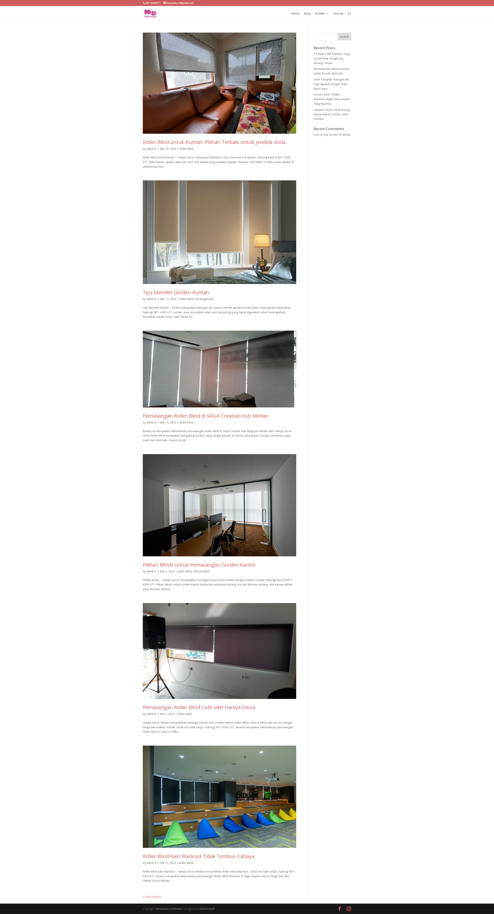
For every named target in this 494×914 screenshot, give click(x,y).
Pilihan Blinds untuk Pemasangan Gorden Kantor (199, 564)
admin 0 (151, 148)
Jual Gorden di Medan (337, 134)
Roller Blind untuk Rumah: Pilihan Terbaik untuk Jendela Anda (214, 142)
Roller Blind (186, 148)
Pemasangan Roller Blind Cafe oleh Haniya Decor (199, 707)
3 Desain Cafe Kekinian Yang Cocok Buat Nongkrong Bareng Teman (331, 58)
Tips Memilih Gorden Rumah (176, 292)
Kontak (338, 13)
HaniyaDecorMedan (169, 909)
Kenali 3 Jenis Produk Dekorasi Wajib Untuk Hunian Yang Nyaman (332, 99)
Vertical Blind (201, 571)
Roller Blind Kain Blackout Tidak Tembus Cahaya (198, 856)
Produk (320, 13)
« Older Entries (152, 897)
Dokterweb (207, 909)
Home (295, 13)
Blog (307, 13)
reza (316, 134)
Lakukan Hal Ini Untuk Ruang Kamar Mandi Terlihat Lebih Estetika (331, 114)
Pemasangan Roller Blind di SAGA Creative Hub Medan (205, 415)
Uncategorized (204, 299)
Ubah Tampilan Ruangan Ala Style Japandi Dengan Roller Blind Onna (331, 84)
